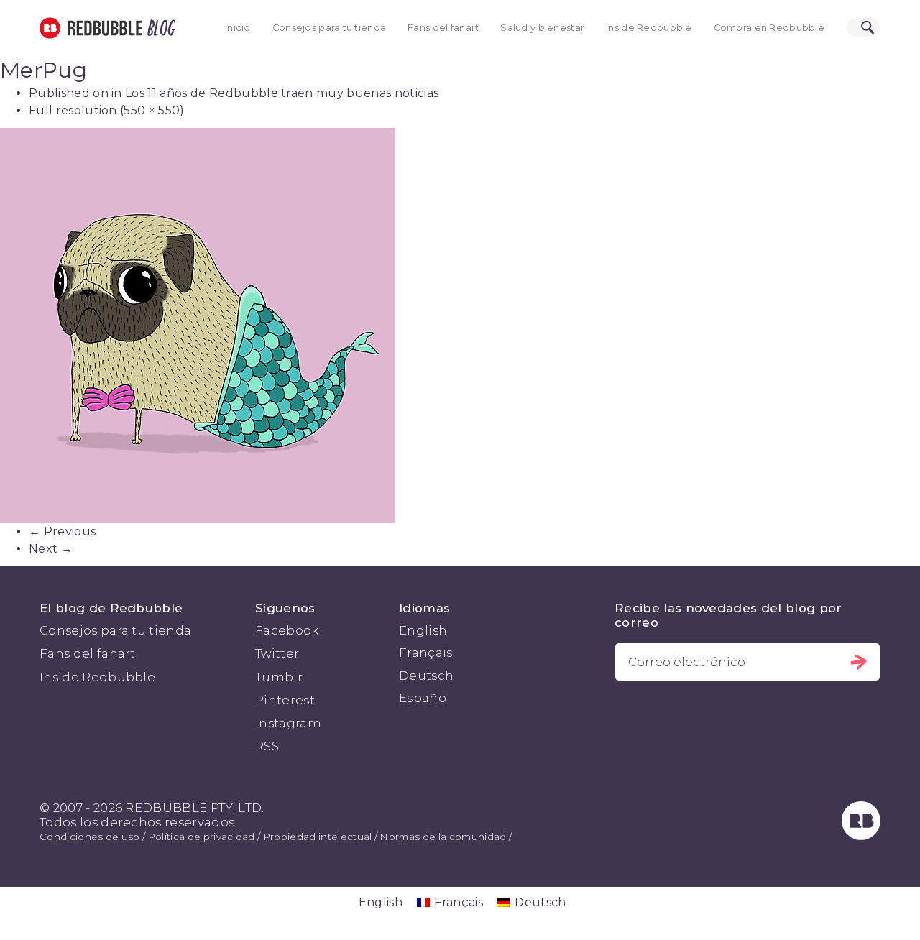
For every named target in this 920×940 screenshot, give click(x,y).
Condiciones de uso (90, 836)
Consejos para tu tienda (329, 27)
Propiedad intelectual (317, 836)
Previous (62, 531)
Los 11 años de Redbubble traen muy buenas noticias (281, 93)
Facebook (287, 630)
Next (51, 549)
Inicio (238, 27)
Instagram (288, 723)
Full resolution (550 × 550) (107, 110)
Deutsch (426, 675)
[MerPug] (460, 325)
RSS (267, 746)
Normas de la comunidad (443, 836)
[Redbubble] (861, 836)
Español (424, 698)
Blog (159, 28)
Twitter (277, 653)
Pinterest (285, 700)
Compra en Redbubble (769, 27)
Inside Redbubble (649, 27)
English (423, 630)
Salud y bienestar (542, 27)
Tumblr (279, 677)
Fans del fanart (443, 27)
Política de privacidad (201, 836)
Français (426, 652)
